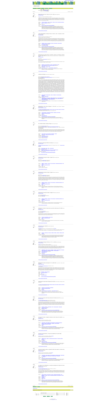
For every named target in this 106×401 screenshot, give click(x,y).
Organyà (43, 289)
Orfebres (55, 232)
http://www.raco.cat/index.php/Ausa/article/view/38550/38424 (49, 358)
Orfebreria (52, 232)
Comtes (58, 64)
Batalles (48, 338)
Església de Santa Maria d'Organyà (46, 113)
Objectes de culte (62, 232)
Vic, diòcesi (51, 150)
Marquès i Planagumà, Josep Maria (42, 107)
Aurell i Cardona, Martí (44, 67)
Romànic (46, 323)
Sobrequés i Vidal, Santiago (50, 98)
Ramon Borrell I (43, 307)
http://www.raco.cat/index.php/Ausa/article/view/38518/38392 (49, 342)
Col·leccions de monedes (50, 250)
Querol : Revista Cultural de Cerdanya (43, 145)
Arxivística (52, 43)
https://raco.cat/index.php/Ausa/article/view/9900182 (48, 25)
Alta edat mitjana (55, 64)
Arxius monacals (53, 163)
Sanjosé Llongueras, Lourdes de (52, 67)
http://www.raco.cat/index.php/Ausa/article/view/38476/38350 (49, 326)
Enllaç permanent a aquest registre (43, 30)
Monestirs (43, 163)
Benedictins (43, 377)
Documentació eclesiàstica (50, 112)
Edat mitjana (55, 43)
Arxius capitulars (48, 322)
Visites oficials (49, 374)
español (68, 0)
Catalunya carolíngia (44, 126)
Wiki (56, 399)
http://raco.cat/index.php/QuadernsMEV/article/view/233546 (48, 276)
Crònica (49, 375)
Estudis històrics (45, 59)
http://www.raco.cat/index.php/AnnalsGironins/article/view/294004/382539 (50, 310)
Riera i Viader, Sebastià (59, 98)
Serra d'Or (40, 228)
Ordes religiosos (59, 375)
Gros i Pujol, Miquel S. (40, 334)
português (66, 0)
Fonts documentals (47, 64)
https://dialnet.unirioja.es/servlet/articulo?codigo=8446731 (48, 116)
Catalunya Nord (46, 96)
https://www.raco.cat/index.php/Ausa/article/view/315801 (48, 254)
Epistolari (46, 375)
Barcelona (43, 308)
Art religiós (49, 232)
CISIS (52, 399)
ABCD (53, 399)
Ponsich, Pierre (44, 98)
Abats (46, 148)
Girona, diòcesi (43, 378)
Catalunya (43, 96)
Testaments (53, 323)
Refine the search (46, 10)
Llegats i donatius (57, 323)
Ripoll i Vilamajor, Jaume (45, 251)
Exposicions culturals (60, 338)
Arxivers (46, 43)
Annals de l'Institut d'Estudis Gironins (43, 300)
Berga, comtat (52, 134)
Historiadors (43, 43)
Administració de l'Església (57, 374)
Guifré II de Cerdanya (51, 65)
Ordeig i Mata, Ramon (44, 115)
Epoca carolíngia (60, 43)
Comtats (51, 64)
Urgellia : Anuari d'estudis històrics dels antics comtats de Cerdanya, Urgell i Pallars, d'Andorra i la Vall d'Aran (51, 109)
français (71, 0)
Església (43, 374)
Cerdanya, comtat (48, 66)
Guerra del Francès (44, 338)
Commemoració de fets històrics (53, 338)
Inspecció (52, 374)
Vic (41, 273)
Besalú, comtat (43, 66)
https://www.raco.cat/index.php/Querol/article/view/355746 (48, 152)
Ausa (39, 36)
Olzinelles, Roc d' (44, 376)
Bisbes (48, 148)
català (72, 0)
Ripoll (54, 150)
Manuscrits (49, 163)
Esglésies (58, 232)
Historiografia (49, 43)
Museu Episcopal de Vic (44, 272)
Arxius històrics (43, 322)
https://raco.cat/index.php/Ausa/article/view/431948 (48, 46)
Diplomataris (43, 64)
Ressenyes (43, 232)
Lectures (55, 228)
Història (52, 352)
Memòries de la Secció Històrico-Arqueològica (47, 77)
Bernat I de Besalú (44, 65)
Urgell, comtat (43, 134)
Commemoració (52, 148)
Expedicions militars (57, 355)
